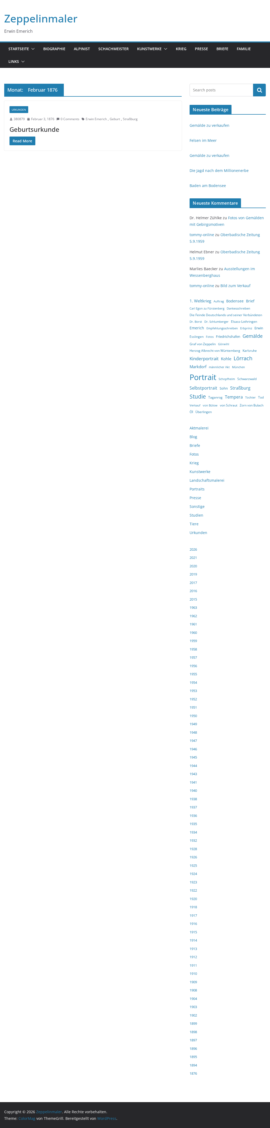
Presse (201, 48)
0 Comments (70, 119)
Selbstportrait (203, 388)
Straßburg (130, 119)
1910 (193, 973)
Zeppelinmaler (41, 18)
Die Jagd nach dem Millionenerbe (219, 170)
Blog (193, 436)
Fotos (210, 337)
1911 (193, 965)
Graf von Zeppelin (203, 344)
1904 (193, 998)
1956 (193, 665)
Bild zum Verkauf (235, 285)
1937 (193, 807)
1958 (193, 649)
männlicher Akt (219, 367)
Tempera (234, 397)
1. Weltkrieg (200, 300)
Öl (191, 411)
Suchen (259, 90)
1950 (193, 715)
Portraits (197, 489)
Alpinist (82, 48)
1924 (193, 873)
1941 (193, 782)
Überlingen (203, 412)
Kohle (226, 358)
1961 (193, 624)
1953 (193, 690)
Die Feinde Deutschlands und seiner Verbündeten (226, 315)
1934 (193, 832)
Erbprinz (246, 328)
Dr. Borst (196, 322)
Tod (261, 397)
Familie (244, 48)
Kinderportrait (204, 358)
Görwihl (223, 344)
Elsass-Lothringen (244, 321)
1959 (193, 640)
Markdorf (198, 366)
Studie (198, 396)
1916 (193, 923)
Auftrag (219, 301)
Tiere (194, 523)
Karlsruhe (250, 350)
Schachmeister (113, 48)
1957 (193, 657)
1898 (193, 1031)
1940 (193, 790)
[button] (32, 49)
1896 (193, 1048)
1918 (193, 907)
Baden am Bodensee (208, 185)
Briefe (222, 48)
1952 (193, 699)
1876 (193, 1073)
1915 (193, 932)
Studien (196, 515)
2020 (193, 566)
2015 (193, 599)
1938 (193, 799)
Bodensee (235, 300)
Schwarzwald (247, 379)
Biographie (54, 48)
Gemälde (253, 336)
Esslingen (197, 336)
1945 (193, 757)
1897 (193, 1040)
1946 (193, 749)
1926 (193, 857)
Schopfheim (227, 379)
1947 (193, 740)
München (238, 367)
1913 (193, 948)
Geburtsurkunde (34, 129)
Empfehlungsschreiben (222, 328)
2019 (193, 574)
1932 (193, 840)
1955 (193, 674)
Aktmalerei (199, 427)
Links (13, 61)
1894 (193, 1065)
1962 (193, 616)
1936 (193, 815)
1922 (193, 890)
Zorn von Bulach (251, 405)
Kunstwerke (149, 48)
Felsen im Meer (203, 140)
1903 (193, 1006)
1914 (193, 940)
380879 (19, 119)
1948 (193, 732)
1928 (193, 848)
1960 (193, 632)
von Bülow (210, 405)
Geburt (115, 119)
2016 (193, 590)
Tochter (250, 397)
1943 (193, 773)
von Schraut (228, 405)
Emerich (197, 327)
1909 (193, 982)
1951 (193, 707)
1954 (193, 682)
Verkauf (195, 405)
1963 (193, 607)
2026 (193, 549)
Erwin (258, 328)
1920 (193, 898)
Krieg (181, 48)
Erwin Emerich (96, 119)
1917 (193, 915)
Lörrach (243, 358)
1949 (193, 724)
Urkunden (19, 109)
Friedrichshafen (228, 336)
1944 (193, 765)
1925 (193, 865)
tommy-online (202, 234)
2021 (193, 557)
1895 (193, 1056)
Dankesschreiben (238, 308)
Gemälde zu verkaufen (209, 125)
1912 (193, 956)
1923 (193, 882)
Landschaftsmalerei (207, 480)
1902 (193, 1015)
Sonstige (197, 506)
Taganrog (215, 397)
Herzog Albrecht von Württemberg (215, 350)
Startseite (18, 48)
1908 (193, 990)
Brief (250, 300)
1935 (193, 823)
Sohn (224, 388)
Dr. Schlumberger (216, 322)
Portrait (203, 377)
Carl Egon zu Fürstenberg (207, 308)
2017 (193, 582)
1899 (193, 1023)
